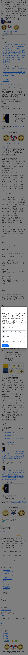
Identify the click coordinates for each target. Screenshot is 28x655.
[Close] (3, 309)
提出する (5, 346)
